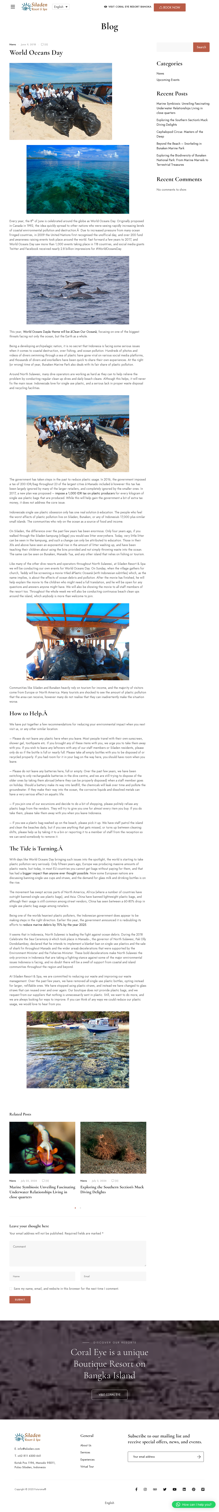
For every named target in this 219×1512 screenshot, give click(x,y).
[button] (60, 6)
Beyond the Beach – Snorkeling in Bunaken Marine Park (179, 145)
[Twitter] (165, 1489)
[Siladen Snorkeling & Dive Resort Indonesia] (34, 7)
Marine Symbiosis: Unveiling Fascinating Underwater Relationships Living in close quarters (42, 1192)
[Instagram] (145, 1489)
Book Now (171, 7)
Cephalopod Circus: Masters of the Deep (180, 134)
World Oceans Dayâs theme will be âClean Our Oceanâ (60, 332)
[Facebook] (136, 1489)
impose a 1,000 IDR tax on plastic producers (85, 493)
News (12, 44)
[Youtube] (174, 1489)
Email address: (166, 1457)
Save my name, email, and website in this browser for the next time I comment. (66, 1288)
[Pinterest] (194, 1489)
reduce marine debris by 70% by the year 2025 (54, 925)
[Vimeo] (203, 1489)
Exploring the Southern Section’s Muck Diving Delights (182, 122)
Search (201, 47)
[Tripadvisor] (155, 1489)
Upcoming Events (168, 80)
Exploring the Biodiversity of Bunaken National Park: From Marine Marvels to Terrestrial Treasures (182, 160)
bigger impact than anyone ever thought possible (55, 873)
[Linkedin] (184, 1489)
